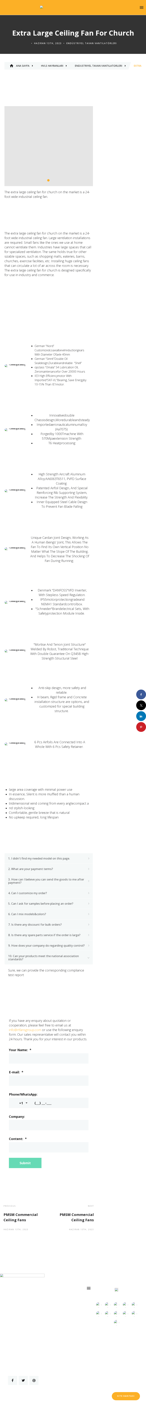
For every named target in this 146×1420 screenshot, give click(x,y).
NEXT (91, 1206)
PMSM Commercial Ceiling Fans (21, 1217)
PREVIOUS (10, 1206)
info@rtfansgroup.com (25, 1030)
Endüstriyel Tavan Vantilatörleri (91, 43)
